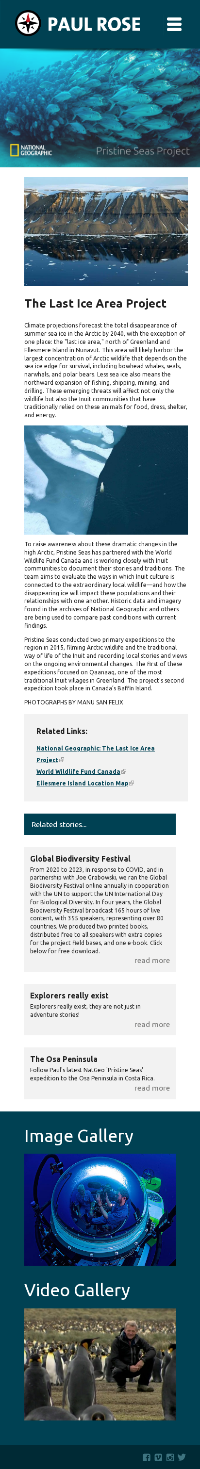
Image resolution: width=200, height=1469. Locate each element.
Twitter (184, 1457)
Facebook (147, 1457)
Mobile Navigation (174, 24)
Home (70, 24)
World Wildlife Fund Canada (81, 771)
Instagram (170, 1457)
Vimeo (158, 1457)
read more (152, 960)
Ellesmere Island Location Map (85, 783)
